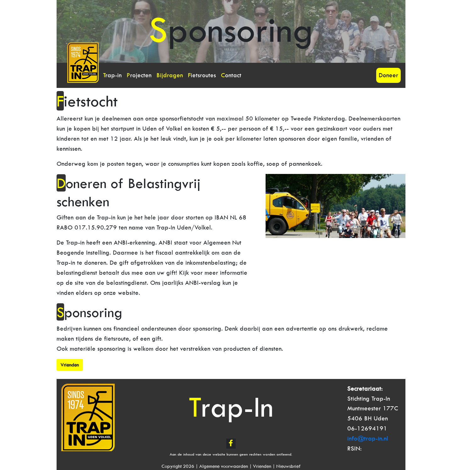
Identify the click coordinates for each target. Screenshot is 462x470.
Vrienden (262, 466)
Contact (231, 75)
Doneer (388, 75)
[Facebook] (231, 444)
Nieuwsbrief (288, 466)
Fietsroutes (202, 75)
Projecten (139, 75)
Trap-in (112, 75)
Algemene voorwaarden (223, 466)
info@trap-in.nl (367, 438)
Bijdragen (170, 75)
